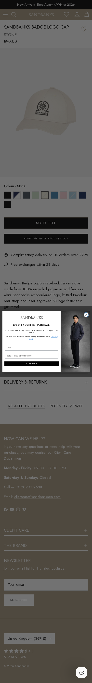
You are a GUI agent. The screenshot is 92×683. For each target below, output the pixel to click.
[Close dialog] (86, 314)
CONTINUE (31, 363)
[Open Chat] (81, 672)
